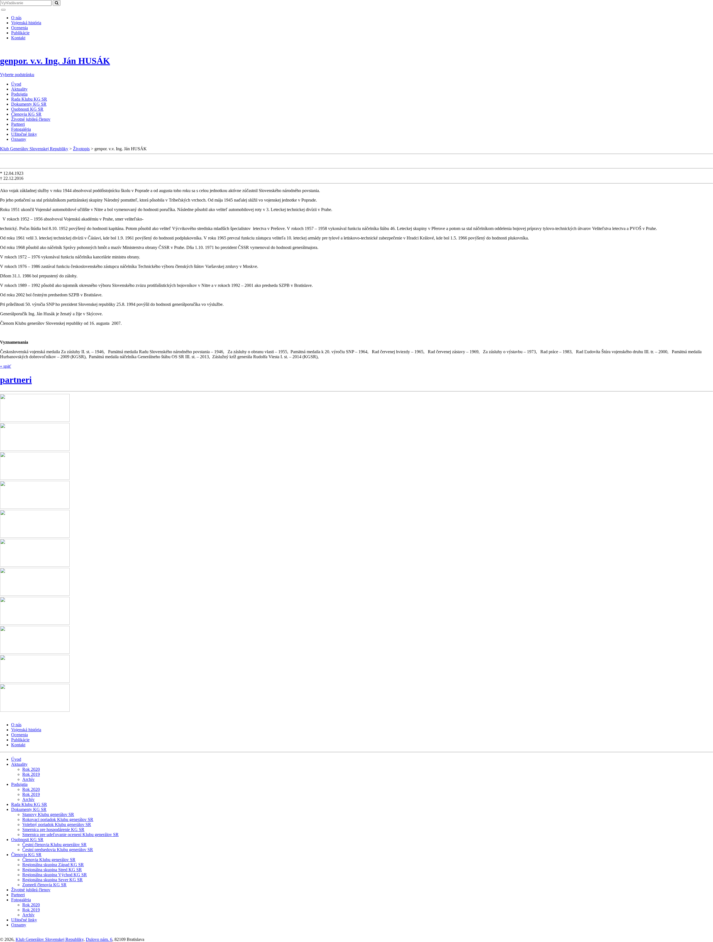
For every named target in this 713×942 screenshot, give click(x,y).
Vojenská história (26, 22)
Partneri (18, 124)
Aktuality (19, 89)
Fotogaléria (21, 129)
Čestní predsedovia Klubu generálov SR (57, 849)
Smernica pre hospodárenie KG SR (53, 829)
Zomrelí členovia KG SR (44, 884)
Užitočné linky (24, 134)
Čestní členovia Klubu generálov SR (54, 844)
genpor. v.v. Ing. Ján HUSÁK (55, 61)
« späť (5, 366)
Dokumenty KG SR (29, 104)
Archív (28, 779)
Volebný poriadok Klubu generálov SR (56, 824)
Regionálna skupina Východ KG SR (54, 874)
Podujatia (19, 94)
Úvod (16, 84)
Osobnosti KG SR (27, 109)
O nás (16, 17)
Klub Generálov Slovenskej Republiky (50, 939)
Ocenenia (19, 27)
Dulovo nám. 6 (99, 939)
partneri (16, 380)
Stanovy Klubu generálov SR (48, 814)
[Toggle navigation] (3, 10)
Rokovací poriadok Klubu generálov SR (57, 819)
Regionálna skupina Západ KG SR (53, 864)
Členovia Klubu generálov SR (48, 859)
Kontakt (18, 37)
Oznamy (18, 139)
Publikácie (20, 32)
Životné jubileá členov (30, 119)
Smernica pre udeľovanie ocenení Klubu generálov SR (70, 834)
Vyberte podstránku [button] (17, 74)
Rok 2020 (31, 769)
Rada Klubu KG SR (29, 99)
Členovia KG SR (26, 114)
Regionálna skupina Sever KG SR (52, 879)
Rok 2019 (31, 774)
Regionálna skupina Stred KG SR (52, 869)
